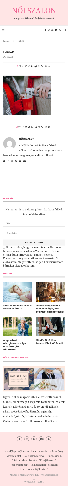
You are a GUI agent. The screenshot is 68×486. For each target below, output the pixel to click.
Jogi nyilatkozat (19, 464)
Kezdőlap (10, 451)
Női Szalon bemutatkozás (32, 451)
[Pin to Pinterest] (29, 66)
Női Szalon (26, 139)
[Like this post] (20, 66)
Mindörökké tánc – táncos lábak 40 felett (49, 342)
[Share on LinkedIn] (32, 66)
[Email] (56, 30)
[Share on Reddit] (35, 66)
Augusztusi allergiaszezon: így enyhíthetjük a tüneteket (14, 345)
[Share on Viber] (45, 66)
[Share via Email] (49, 66)
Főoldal (6, 41)
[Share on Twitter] (26, 66)
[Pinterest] (52, 30)
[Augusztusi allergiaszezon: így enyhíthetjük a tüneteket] (17, 326)
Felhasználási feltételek (44, 464)
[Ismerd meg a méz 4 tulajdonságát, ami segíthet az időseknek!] (50, 291)
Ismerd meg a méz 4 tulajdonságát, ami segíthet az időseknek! (50, 308)
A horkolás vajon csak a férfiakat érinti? (17, 307)
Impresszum (54, 456)
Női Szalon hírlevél (34, 456)
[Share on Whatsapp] (39, 66)
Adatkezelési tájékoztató (34, 469)
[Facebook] (45, 30)
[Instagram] (49, 30)
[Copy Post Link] (42, 66)
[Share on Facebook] (22, 66)
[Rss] (60, 30)
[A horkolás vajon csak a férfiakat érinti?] (17, 291)
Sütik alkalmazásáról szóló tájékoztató (34, 460)
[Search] (64, 30)
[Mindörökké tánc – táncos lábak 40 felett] (50, 326)
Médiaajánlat (13, 456)
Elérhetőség (56, 451)
